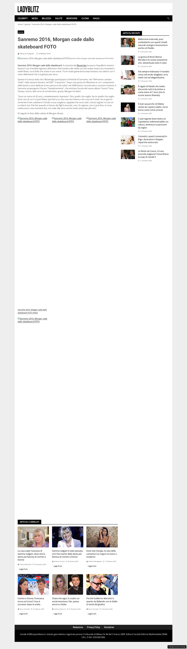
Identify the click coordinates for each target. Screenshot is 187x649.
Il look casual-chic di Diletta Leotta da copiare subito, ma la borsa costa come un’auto (153, 107)
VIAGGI (96, 18)
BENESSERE (71, 18)
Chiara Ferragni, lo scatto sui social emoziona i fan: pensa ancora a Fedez (65, 601)
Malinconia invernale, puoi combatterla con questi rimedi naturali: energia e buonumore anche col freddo (153, 43)
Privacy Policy (93, 627)
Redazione (78, 627)
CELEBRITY (23, 18)
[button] (168, 18)
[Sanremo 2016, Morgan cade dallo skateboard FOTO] (67, 212)
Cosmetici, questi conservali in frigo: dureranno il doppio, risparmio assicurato (152, 139)
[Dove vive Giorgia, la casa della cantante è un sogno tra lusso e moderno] (102, 536)
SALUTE (58, 18)
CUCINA (85, 18)
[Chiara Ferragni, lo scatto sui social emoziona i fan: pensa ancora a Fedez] (67, 584)
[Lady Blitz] (28, 9)
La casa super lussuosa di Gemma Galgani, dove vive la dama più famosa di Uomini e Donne (32, 555)
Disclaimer (109, 627)
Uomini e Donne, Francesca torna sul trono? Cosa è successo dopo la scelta (31, 601)
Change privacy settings (177, 647)
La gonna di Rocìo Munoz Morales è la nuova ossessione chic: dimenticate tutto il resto (152, 59)
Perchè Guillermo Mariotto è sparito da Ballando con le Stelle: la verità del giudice (102, 601)
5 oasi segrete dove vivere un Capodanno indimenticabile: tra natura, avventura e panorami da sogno (153, 123)
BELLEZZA (46, 18)
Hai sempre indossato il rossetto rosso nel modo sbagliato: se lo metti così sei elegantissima (153, 74)
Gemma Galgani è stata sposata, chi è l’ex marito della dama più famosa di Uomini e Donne (67, 553)
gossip (20, 32)
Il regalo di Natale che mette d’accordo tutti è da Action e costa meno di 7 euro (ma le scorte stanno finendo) (151, 91)
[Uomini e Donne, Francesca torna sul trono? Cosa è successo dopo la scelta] (33, 584)
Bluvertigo (82, 65)
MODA (35, 18)
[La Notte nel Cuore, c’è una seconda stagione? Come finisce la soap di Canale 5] (128, 154)
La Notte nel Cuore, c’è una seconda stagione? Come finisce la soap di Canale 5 (153, 154)
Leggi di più (23, 569)
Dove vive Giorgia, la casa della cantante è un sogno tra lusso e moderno (101, 553)
